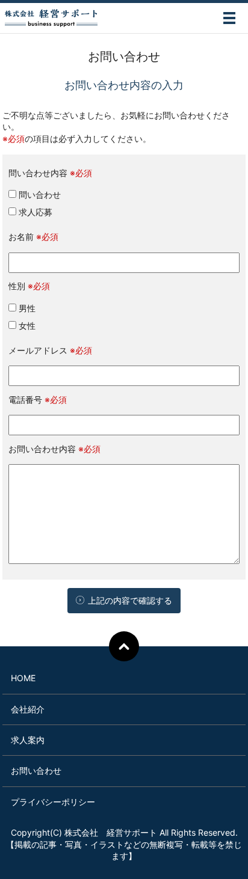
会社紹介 (28, 709)
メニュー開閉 (229, 18)
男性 (26, 308)
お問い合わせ (36, 770)
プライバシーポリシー (53, 802)
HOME (23, 678)
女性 (26, 325)
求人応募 (34, 212)
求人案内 (28, 740)
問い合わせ (38, 194)
